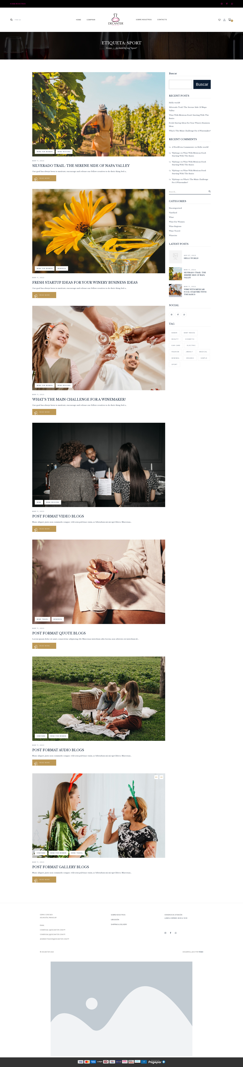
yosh (201, 952)
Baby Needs (189, 333)
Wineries (62, 268)
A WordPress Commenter (183, 147)
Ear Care (176, 345)
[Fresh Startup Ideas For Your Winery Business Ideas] (98, 190)
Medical (203, 352)
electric (191, 345)
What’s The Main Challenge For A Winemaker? (79, 399)
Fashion (175, 352)
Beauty (175, 339)
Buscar (173, 73)
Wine (39, 502)
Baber (174, 333)
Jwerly (189, 352)
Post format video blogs (58, 516)
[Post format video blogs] (98, 424)
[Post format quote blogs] (98, 541)
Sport (174, 364)
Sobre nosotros (18, 4)
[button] (230, 20)
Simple (204, 358)
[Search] (209, 191)
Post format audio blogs (58, 750)
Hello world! (174, 103)
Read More (44, 178)
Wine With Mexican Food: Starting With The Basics (195, 292)
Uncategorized (175, 208)
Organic (190, 358)
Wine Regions (64, 152)
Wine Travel (42, 619)
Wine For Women (45, 152)
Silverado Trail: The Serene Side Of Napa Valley (81, 166)
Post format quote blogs (59, 633)
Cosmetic (190, 339)
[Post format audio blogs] (98, 658)
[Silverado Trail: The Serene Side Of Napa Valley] (98, 74)
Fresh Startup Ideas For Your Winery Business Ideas (85, 283)
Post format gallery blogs (60, 867)
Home (109, 48)
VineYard (41, 736)
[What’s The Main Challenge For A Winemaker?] (98, 307)
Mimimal (176, 358)
